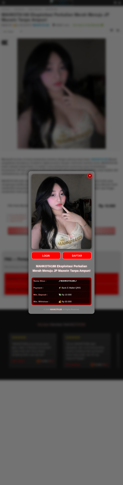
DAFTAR (77, 255)
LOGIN (46, 255)
